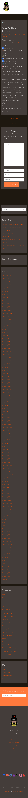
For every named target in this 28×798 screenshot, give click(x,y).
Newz (4, 626)
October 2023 (6, 357)
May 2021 (5, 449)
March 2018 (6, 570)
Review (4, 638)
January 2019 (6, 538)
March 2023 (6, 380)
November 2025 (7, 278)
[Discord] (4, 775)
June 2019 (5, 522)
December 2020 (7, 465)
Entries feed (6, 672)
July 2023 (5, 367)
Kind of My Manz (7, 613)
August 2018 (6, 554)
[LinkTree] (24, 775)
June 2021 (5, 446)
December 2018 (7, 541)
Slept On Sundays (8, 645)
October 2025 (6, 281)
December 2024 (7, 313)
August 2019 (6, 516)
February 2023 (6, 383)
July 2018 (5, 557)
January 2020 (6, 500)
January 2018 (6, 576)
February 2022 (6, 421)
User (14, 750)
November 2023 (7, 354)
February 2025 (6, 307)
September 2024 (7, 323)
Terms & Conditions (14, 742)
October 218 (6, 579)
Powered (7, 791)
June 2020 (5, 484)
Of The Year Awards (8, 635)
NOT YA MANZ (7, 11)
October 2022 (6, 395)
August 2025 (6, 288)
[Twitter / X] (17, 775)
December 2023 (7, 351)
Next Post (14, 123)
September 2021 (7, 437)
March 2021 (5, 456)
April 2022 (5, 414)
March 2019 (6, 532)
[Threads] (20, 775)
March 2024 (6, 342)
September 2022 (7, 399)
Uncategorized (6, 654)
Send (6, 701)
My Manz (5, 619)
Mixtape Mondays (7, 616)
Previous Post (14, 118)
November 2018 (7, 544)
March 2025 (6, 304)
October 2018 (6, 547)
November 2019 (7, 506)
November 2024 (7, 316)
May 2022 (5, 411)
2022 (3, 607)
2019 (3, 597)
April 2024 (5, 338)
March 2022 (6, 418)
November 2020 (7, 468)
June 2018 (5, 560)
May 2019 (5, 525)
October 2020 (6, 471)
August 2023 (6, 364)
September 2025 (7, 285)
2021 (3, 603)
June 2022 (5, 408)
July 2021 (5, 443)
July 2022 (5, 405)
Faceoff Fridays (7, 610)
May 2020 (5, 487)
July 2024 (5, 329)
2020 (3, 600)
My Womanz (6, 622)
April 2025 (5, 300)
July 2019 (5, 519)
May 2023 (5, 373)
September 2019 (7, 513)
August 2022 (6, 402)
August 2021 (6, 440)
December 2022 (7, 389)
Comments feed (7, 675)
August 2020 (6, 478)
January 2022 (6, 424)
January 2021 (6, 462)
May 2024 (5, 335)
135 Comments (6, 34)
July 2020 (5, 481)
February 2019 (6, 535)
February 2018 (6, 573)
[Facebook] (10, 775)
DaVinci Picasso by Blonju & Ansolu (13, 224)
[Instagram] (14, 775)
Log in (4, 669)
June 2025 (5, 294)
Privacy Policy (14, 745)
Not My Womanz (7, 632)
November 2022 (7, 392)
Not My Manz (16, 34)
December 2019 (7, 503)
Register (14, 748)
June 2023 (5, 370)
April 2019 (5, 528)
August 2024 (6, 326)
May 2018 (5, 563)
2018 (3, 594)
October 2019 (6, 509)
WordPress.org (6, 679)
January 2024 (6, 348)
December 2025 (7, 275)
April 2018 (5, 566)
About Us (14, 740)
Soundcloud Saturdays (9, 648)
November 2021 (7, 430)
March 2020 (6, 494)
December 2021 (7, 427)
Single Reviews (6, 641)
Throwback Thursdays (9, 651)
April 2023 (5, 376)
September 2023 (7, 361)
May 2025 (5, 297)
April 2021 (5, 452)
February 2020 (7, 497)
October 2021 (6, 433)
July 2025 (5, 291)
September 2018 (7, 551)
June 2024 (5, 332)
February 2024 (6, 345)
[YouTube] (7, 775)
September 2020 (7, 475)
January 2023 (6, 386)
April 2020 (5, 490)
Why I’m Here (17, 43)
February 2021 (6, 459)
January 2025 (6, 310)
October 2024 (6, 319)
